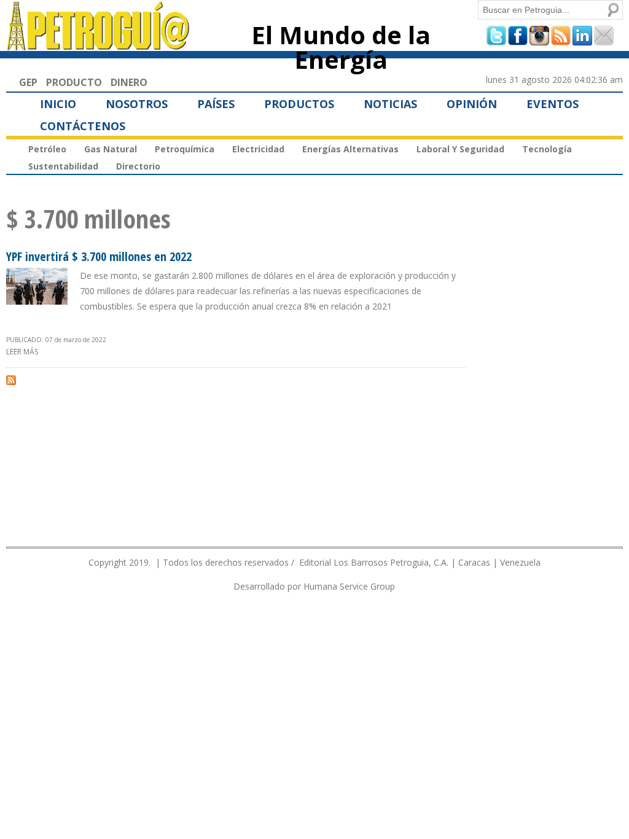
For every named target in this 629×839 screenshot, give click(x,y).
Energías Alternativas (350, 149)
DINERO (129, 82)
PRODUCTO (74, 82)
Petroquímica (184, 149)
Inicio (58, 103)
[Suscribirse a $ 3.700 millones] (11, 379)
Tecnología (547, 149)
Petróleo (47, 149)
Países (216, 103)
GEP (28, 82)
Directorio (138, 166)
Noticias (390, 103)
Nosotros (137, 103)
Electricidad (258, 149)
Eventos (552, 103)
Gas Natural (110, 149)
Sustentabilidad (63, 166)
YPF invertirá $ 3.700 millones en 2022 (99, 256)
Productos (299, 103)
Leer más (22, 351)
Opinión (472, 103)
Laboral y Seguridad (460, 149)
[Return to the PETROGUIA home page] (98, 45)
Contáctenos (82, 126)
